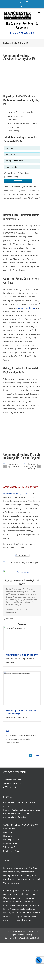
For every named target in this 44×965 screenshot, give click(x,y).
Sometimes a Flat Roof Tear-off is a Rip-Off (22, 657)
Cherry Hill (35, 908)
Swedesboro (25, 919)
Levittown (30, 911)
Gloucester (23, 900)
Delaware (7, 838)
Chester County (28, 896)
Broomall (25, 908)
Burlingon (7, 896)
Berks (30, 893)
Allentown (16, 908)
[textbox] (22, 395)
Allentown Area (10, 846)
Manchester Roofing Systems (16, 493)
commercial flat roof (27, 308)
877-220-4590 (22, 33)
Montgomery (9, 904)
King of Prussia (9, 911)
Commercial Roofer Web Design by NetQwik (22, 940)
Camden (16, 896)
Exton (15, 900)
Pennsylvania (9, 831)
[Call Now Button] (39, 960)
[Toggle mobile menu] (39, 12)
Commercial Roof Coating (14, 820)
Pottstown (26, 915)
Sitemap (29, 937)
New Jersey (8, 835)
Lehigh (32, 900)
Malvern (6, 915)
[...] (16, 665)
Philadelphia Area (11, 842)
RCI (7, 733)
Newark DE (16, 915)
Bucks (36, 893)
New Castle (21, 904)
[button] (5, 466)
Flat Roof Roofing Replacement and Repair (22, 812)
